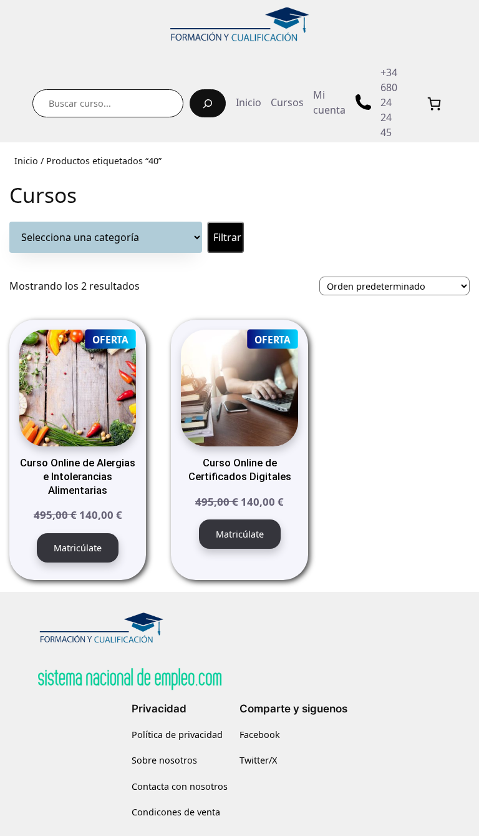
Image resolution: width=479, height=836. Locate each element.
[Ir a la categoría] (225, 237)
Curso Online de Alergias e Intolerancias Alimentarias (77, 476)
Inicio (26, 161)
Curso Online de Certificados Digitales (239, 469)
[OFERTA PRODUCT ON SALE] (77, 387)
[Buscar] (208, 103)
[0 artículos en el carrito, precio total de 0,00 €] (434, 104)
